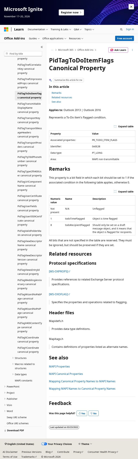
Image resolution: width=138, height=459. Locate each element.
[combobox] (23, 53)
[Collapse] (42, 47)
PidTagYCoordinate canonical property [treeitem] (28, 350)
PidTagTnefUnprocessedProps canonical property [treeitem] (30, 83)
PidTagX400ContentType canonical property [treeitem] (30, 327)
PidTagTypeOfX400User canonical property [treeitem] (30, 173)
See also (56, 101)
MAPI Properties (59, 366)
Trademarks (28, 456)
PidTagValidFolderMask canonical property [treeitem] (30, 233)
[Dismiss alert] (131, 6)
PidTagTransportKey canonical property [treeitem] (29, 120)
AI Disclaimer (10, 451)
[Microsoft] (6, 29)
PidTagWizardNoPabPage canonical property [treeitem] (30, 298)
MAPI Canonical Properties (66, 374)
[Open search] (121, 29)
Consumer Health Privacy (102, 451)
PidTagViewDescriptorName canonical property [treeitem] (30, 245)
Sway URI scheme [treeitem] (17, 417)
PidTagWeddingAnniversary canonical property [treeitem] (30, 284)
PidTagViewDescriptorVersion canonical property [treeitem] (30, 259)
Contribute (63, 451)
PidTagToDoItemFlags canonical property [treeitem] (30, 95)
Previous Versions (32, 451)
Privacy (77, 451)
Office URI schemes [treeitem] (18, 423)
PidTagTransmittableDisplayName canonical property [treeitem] (29, 108)
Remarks (56, 92)
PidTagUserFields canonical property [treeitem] (28, 208)
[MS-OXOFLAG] (58, 294)
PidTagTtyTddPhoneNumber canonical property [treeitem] (30, 161)
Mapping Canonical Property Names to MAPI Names (82, 381)
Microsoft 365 (65, 49)
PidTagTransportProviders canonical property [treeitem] (30, 146)
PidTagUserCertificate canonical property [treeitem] (30, 198)
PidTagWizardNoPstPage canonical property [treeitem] (29, 313)
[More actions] (132, 50)
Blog (48, 451)
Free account (124, 38)
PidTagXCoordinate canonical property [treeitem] (28, 339)
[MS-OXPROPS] (58, 271)
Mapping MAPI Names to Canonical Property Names (82, 388)
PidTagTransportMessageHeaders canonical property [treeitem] (30, 132)
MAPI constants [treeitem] (23, 380)
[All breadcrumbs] (52, 50)
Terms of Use (10, 456)
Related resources (62, 97)
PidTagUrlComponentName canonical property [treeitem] (30, 185)
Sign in (130, 29)
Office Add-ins (85, 49)
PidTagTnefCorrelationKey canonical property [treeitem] (29, 69)
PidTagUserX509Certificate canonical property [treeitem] (30, 220)
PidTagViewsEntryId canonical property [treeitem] (29, 272)
